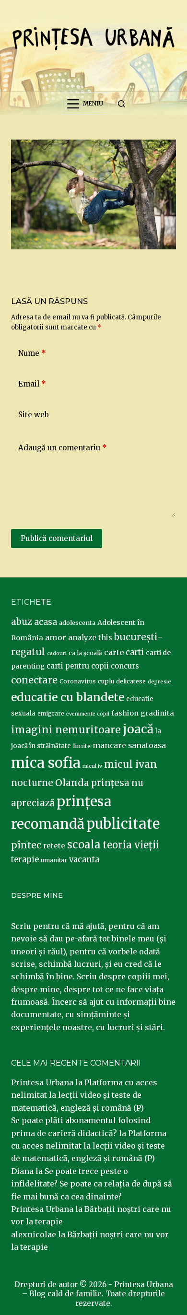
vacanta (84, 860)
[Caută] (121, 103)
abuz (21, 621)
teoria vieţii (131, 845)
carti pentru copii (78, 665)
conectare (34, 680)
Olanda (72, 782)
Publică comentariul (57, 538)
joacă (138, 729)
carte (114, 652)
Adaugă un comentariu (62, 447)
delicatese (131, 681)
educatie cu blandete (67, 697)
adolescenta (77, 622)
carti (135, 652)
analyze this (90, 637)
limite (82, 746)
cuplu (106, 681)
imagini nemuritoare (66, 729)
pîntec (26, 845)
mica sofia (46, 763)
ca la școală (85, 653)
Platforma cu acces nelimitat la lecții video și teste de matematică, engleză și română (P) (84, 1095)
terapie (25, 860)
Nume (32, 353)
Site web (33, 414)
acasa (45, 622)
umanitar (54, 860)
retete (54, 845)
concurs (125, 665)
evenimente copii (87, 714)
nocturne (32, 782)
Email (32, 383)
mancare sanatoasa (129, 745)
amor (55, 637)
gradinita (157, 713)
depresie (159, 681)
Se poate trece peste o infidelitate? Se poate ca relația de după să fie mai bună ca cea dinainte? (91, 1183)
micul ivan (130, 764)
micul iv (92, 766)
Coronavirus (77, 681)
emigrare (50, 713)
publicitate (123, 824)
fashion (125, 713)
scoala (84, 844)
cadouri (57, 653)
